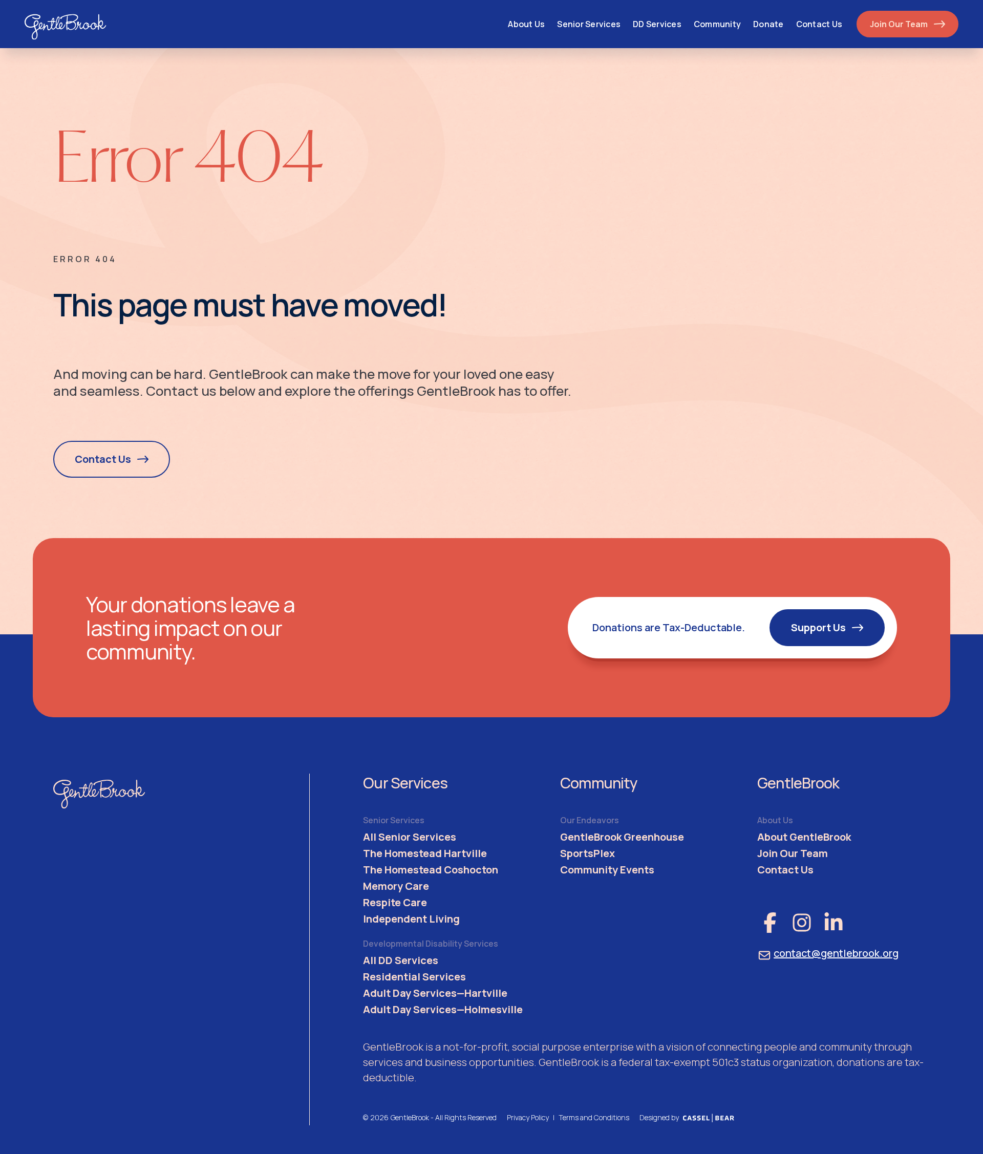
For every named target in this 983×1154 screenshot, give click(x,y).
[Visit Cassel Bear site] (708, 1118)
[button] (589, 24)
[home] (65, 24)
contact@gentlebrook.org (836, 953)
